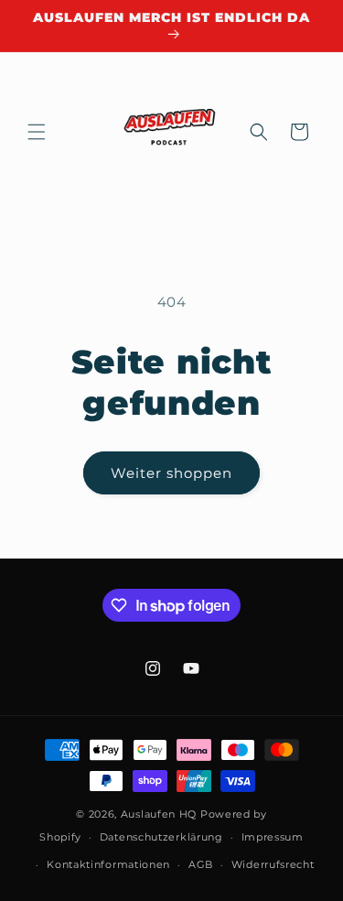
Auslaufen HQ (159, 814)
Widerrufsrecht (273, 864)
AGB (200, 864)
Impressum (272, 836)
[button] (36, 132)
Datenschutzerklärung (161, 836)
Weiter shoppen (171, 473)
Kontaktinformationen (108, 864)
